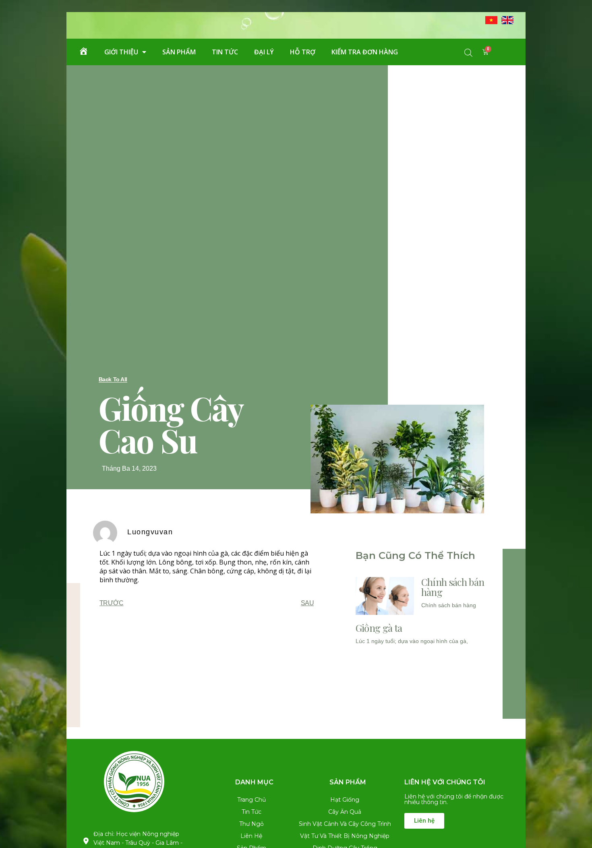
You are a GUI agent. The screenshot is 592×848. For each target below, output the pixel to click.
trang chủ (251, 799)
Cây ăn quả (344, 811)
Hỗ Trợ (302, 52)
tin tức (225, 52)
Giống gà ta (379, 627)
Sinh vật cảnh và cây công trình (345, 823)
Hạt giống (344, 799)
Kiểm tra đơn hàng (364, 52)
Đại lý (264, 52)
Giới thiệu (121, 52)
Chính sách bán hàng (452, 586)
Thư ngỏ (251, 823)
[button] (113, 379)
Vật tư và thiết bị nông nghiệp (344, 836)
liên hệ (251, 836)
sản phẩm (179, 52)
